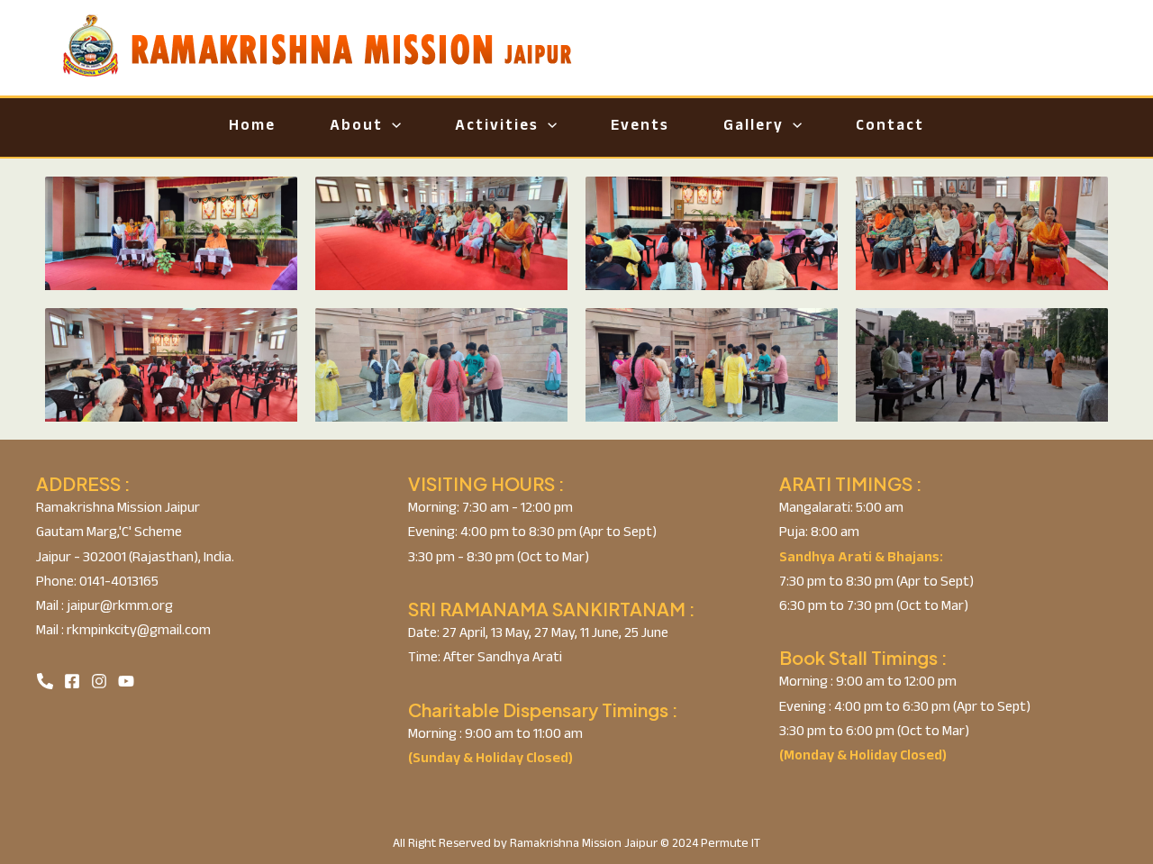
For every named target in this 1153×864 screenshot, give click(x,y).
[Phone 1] (45, 681)
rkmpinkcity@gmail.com (137, 632)
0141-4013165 (118, 583)
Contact (890, 127)
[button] (392, 127)
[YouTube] (126, 681)
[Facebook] (72, 681)
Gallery (753, 127)
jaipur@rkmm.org (118, 608)
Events (640, 127)
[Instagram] (99, 681)
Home (252, 127)
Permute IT (730, 845)
